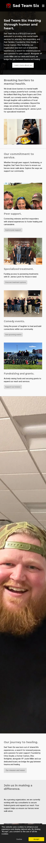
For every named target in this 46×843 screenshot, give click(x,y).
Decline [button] (19, 839)
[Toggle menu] (43, 6)
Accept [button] (36, 839)
